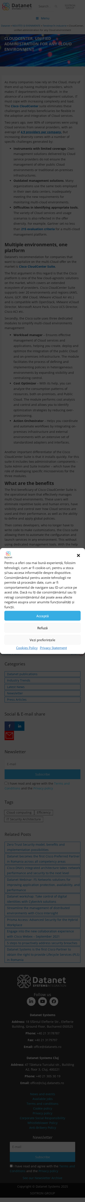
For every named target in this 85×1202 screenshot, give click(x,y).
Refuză (42, 628)
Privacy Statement (53, 648)
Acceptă (42, 616)
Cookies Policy (27, 648)
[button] (78, 555)
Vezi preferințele (42, 640)
